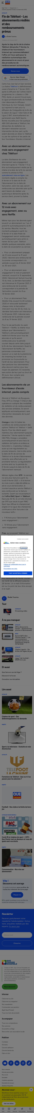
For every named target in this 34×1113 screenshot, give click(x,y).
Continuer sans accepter (22, 539)
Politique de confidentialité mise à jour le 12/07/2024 (15, 565)
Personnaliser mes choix (10, 568)
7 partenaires (23, 548)
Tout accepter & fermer (18, 573)
